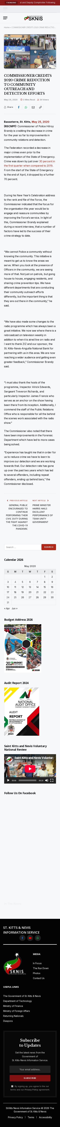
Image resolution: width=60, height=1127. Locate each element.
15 (45, 587)
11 (15, 587)
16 (52, 587)
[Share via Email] (33, 107)
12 (23, 587)
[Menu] (5, 8)
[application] (30, 768)
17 (8, 592)
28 (37, 597)
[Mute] (46, 780)
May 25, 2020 (40, 121)
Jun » (14, 608)
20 (30, 592)
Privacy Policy (31, 1089)
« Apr (7, 608)
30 (52, 597)
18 (15, 592)
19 (22, 592)
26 (22, 597)
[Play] (8, 780)
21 (37, 592)
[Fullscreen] (51, 780)
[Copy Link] (40, 107)
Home (7, 27)
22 (45, 592)
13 (30, 587)
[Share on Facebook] (19, 107)
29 (44, 597)
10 (8, 587)
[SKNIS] (33, 17)
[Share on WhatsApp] (26, 107)
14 (37, 587)
